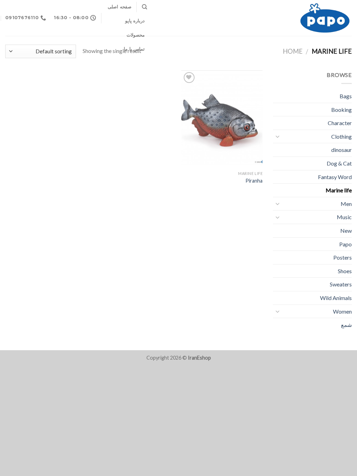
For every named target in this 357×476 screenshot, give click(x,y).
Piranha (254, 181)
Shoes (345, 271)
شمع (346, 324)
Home (293, 51)
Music (344, 217)
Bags (346, 96)
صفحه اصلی (119, 6)
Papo (345, 244)
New (346, 230)
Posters (342, 257)
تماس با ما (134, 49)
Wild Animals (336, 297)
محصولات (136, 35)
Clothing (341, 136)
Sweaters (341, 284)
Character (340, 123)
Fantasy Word (335, 177)
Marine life (339, 190)
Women (342, 311)
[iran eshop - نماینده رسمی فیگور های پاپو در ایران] (255, 18)
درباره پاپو (135, 20)
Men (346, 203)
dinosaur (341, 149)
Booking (341, 109)
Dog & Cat (339, 163)
